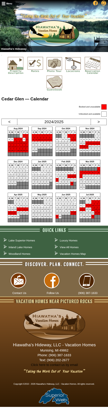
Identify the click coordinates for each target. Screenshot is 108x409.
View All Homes (69, 247)
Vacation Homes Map (73, 253)
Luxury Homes (68, 240)
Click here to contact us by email (54, 365)
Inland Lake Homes (20, 247)
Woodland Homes (19, 253)
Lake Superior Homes (22, 240)
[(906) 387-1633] (103, 5)
